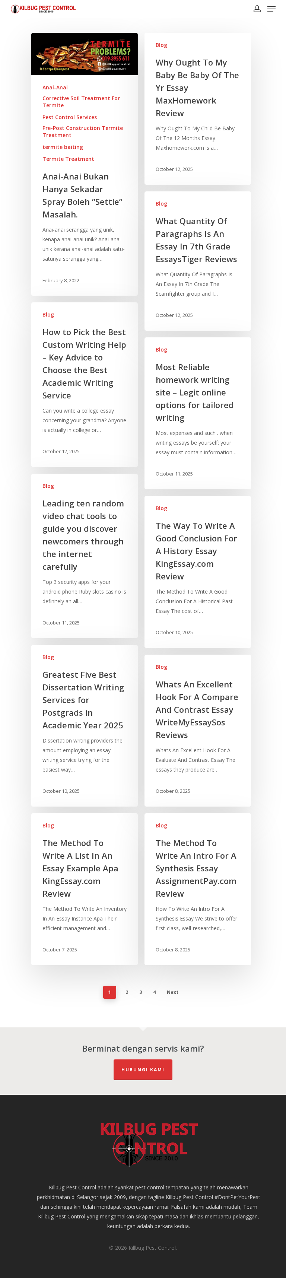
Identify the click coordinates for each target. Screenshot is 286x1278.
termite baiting (62, 146)
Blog (161, 44)
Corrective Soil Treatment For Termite (81, 102)
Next (172, 992)
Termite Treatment (68, 158)
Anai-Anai (55, 87)
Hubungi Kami (143, 1069)
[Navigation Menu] (271, 9)
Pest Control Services (69, 117)
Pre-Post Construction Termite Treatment (82, 131)
